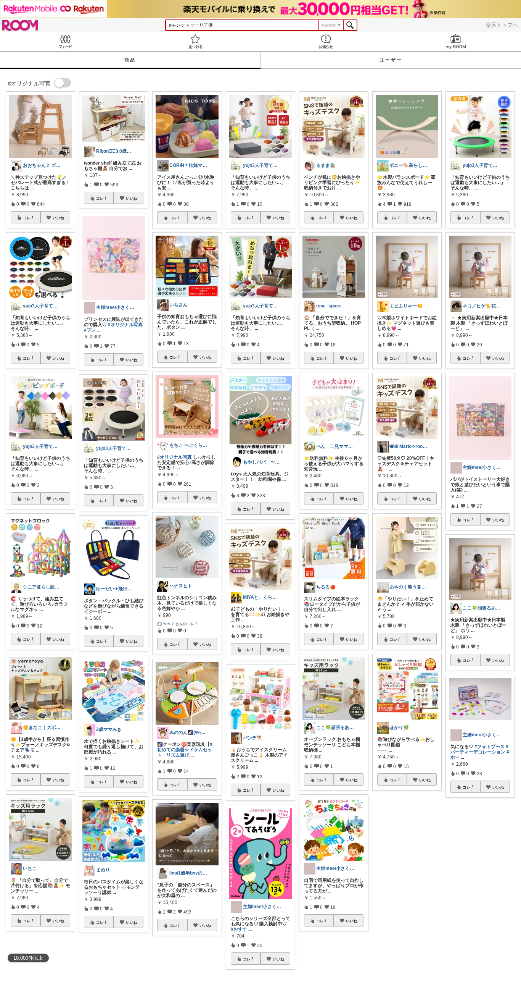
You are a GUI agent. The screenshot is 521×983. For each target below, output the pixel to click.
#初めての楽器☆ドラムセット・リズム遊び (184, 750)
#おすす (239, 929)
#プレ (90, 330)
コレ (27, 218)
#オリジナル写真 (125, 324)
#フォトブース (489, 746)
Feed (65, 41)
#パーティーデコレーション (479, 749)
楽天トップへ (502, 25)
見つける (195, 41)
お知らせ (325, 41)
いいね (58, 218)
